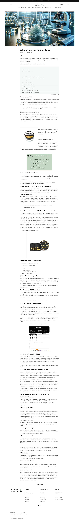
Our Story (26, 492)
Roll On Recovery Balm (59, 499)
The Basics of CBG (25, 69)
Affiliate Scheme (28, 497)
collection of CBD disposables (30, 390)
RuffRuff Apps (54, 94)
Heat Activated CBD (58, 497)
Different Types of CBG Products (28, 80)
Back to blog (40, 484)
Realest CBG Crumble (46, 365)
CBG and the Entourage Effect (27, 82)
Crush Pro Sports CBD (59, 492)
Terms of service (43, 499)
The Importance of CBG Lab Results (28, 86)
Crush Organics (15, 518)
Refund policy (42, 501)
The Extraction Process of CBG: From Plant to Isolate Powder (33, 78)
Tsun (58, 94)
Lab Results (27, 499)
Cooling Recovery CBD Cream (60, 495)
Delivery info (42, 492)
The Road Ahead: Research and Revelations (30, 90)
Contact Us (27, 501)
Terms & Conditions (43, 495)
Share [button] (22, 55)
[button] (11, 4)
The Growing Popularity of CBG (27, 88)
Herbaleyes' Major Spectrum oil (50, 285)
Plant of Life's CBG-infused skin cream (36, 295)
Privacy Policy (42, 497)
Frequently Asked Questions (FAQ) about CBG (30, 92)
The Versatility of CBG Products (28, 84)
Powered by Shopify (20, 518)
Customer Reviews (28, 495)
